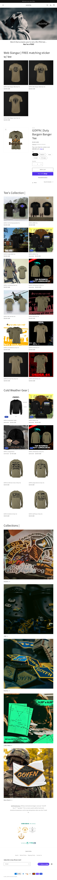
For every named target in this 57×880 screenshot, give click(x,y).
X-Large (36, 158)
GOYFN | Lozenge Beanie (9, 451)
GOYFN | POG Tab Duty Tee (9, 316)
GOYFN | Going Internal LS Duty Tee (36, 482)
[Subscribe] (28, 864)
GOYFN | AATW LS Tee (33, 254)
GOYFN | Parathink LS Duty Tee (10, 514)
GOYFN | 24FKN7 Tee (33, 223)
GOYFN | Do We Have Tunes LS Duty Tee (12, 482)
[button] (3, 5)
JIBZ (5, 636)
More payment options (42, 177)
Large (50, 155)
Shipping (34, 144)
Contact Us (39, 855)
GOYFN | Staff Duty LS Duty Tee (35, 514)
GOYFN (8, 876)
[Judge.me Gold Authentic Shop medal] (32, 830)
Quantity (34, 161)
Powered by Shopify (13, 876)
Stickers (6, 581)
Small (35, 154)
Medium (42, 154)
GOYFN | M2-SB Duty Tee (34, 347)
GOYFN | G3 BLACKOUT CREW (10, 420)
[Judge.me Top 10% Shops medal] (36, 836)
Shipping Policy (31, 855)
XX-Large (43, 158)
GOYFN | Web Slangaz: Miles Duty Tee (12, 86)
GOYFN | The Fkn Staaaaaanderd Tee (12, 223)
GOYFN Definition (15, 806)
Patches (6, 691)
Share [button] (35, 182)
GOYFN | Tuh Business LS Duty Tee (36, 285)
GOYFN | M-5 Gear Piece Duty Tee (11, 378)
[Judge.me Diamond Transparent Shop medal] (25, 830)
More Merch (7, 800)
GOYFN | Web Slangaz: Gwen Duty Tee (12, 118)
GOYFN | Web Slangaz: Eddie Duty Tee (37, 86)
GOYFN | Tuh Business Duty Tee (10, 285)
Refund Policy (23, 855)
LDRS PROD (7, 745)
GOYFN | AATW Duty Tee (34, 316)
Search (16, 855)
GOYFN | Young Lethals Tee (9, 254)
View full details (48, 182)
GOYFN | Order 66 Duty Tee (34, 378)
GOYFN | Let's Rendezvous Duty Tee (11, 347)
